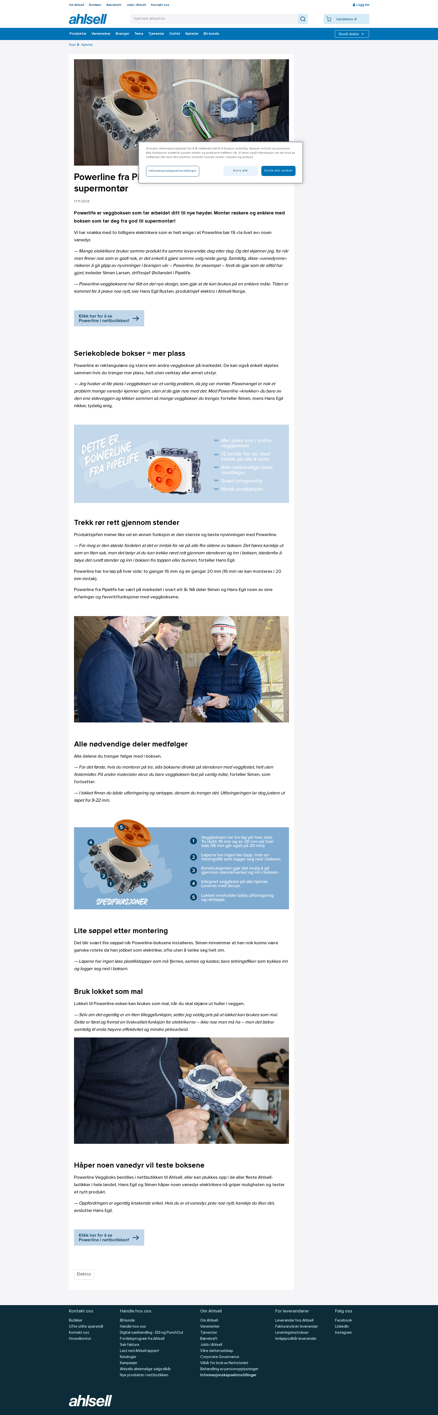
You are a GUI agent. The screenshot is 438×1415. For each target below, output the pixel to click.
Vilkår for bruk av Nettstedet (224, 1363)
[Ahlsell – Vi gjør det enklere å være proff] (88, 19)
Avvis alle (240, 170)
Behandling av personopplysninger (229, 1369)
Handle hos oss (133, 1326)
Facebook (343, 1320)
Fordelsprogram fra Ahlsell (142, 1339)
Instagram (343, 1332)
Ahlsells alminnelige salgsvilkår (145, 1369)
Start (72, 45)
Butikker (95, 5)
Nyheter (191, 33)
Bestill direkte (349, 34)
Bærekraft (114, 5)
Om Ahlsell (76, 5)
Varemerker (101, 33)
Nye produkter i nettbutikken (144, 1375)
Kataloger (128, 1357)
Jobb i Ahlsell (136, 5)
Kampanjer (128, 1363)
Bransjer (122, 33)
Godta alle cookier (278, 170)
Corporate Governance (219, 1357)
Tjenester (156, 33)
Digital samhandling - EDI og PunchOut (151, 1332)
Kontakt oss (160, 5)
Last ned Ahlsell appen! (139, 1351)
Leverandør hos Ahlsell (294, 1320)
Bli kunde (211, 33)
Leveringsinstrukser (292, 1332)
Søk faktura (129, 1345)
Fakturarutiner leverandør (296, 1326)
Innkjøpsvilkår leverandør (296, 1339)
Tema (138, 33)
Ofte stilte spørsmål (86, 1326)
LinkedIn (342, 1326)
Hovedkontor (80, 1339)
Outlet (174, 33)
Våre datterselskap (216, 1351)
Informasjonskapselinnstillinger (228, 1375)
